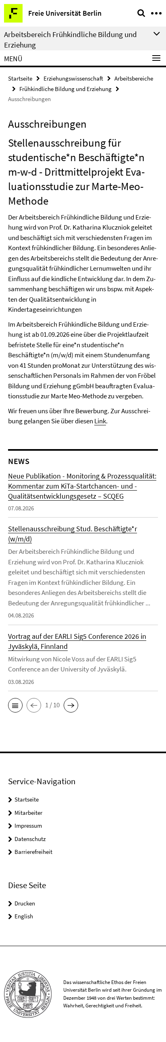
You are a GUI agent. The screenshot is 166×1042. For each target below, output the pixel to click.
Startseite (20, 78)
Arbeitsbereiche (133, 78)
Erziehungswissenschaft (73, 78)
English (24, 916)
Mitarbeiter (28, 812)
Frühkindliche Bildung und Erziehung (65, 89)
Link (100, 420)
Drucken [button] (25, 903)
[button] (15, 705)
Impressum (28, 825)
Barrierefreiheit (33, 852)
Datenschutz (30, 839)
